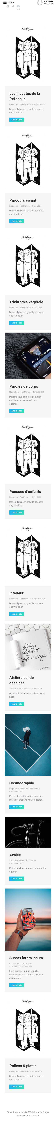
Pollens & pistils (23, 1066)
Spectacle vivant (16, 860)
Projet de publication (18, 788)
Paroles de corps (23, 386)
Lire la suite (17, 120)
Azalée (15, 855)
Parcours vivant (22, 200)
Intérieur (16, 593)
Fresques (13, 104)
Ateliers (12, 688)
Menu (11, 2)
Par (25, 104)
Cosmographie (21, 783)
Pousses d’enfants (25, 491)
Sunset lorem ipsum (26, 958)
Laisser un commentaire (21, 966)
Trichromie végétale (26, 302)
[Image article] (28, 54)
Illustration (14, 392)
